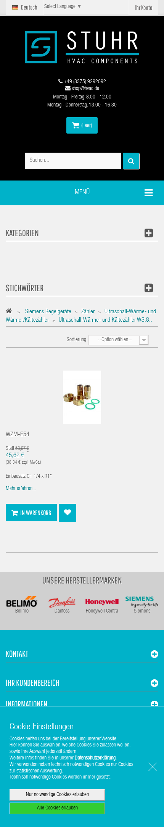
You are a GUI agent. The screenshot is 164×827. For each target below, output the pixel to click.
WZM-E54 (17, 435)
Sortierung (76, 340)
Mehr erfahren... (21, 489)
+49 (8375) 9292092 (84, 82)
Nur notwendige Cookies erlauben (57, 795)
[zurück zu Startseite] (11, 312)
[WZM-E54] (82, 397)
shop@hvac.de (85, 89)
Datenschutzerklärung (95, 758)
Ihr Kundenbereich (32, 682)
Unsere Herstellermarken (82, 580)
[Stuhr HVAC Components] (82, 47)
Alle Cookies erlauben (57, 808)
